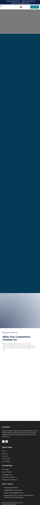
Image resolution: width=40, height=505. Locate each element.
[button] (21, 7)
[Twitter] (6, 441)
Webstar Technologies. (11, 504)
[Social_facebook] (3, 441)
